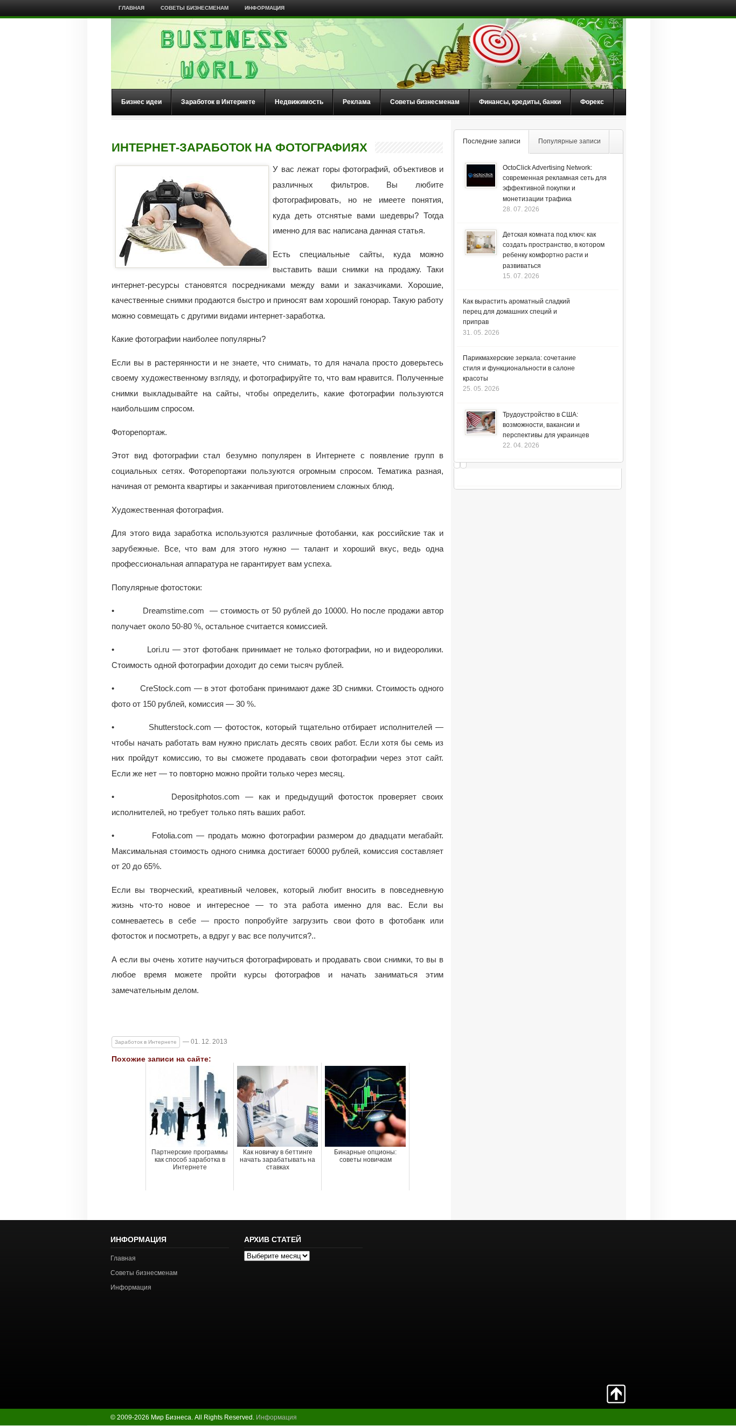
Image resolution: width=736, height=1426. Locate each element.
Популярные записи (569, 141)
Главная (131, 8)
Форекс (592, 102)
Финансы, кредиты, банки (520, 102)
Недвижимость (299, 102)
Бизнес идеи (141, 102)
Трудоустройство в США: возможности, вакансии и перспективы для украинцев (546, 425)
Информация (264, 8)
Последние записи (491, 141)
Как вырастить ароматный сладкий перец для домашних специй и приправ (516, 312)
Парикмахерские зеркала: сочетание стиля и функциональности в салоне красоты (519, 368)
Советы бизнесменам (194, 8)
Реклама (357, 102)
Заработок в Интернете (218, 102)
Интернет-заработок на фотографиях (239, 148)
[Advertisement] (588, 1301)
